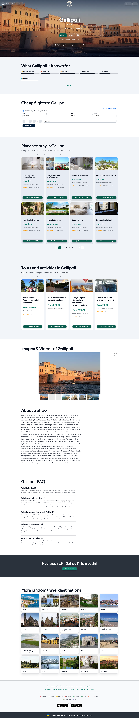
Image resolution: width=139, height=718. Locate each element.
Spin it (64, 35)
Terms (92, 689)
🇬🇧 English (43, 696)
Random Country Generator (61, 689)
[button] (115, 354)
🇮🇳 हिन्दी (74, 699)
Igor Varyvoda (61, 686)
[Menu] (3, 3)
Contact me (69, 686)
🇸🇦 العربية (83, 696)
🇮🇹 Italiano (76, 696)
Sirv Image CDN (87, 686)
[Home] (69, 4)
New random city (69, 568)
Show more (69, 85)
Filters (72, 35)
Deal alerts (48, 689)
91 (79, 247)
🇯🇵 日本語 (96, 696)
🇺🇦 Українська (67, 699)
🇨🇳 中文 (90, 696)
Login (135, 4)
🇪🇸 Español (59, 696)
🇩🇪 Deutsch (68, 696)
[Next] (82, 247)
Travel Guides (75, 689)
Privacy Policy (84, 689)
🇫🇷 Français (51, 696)
